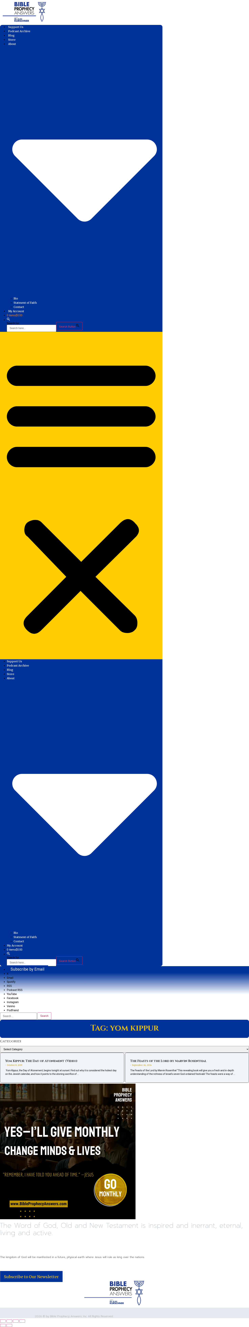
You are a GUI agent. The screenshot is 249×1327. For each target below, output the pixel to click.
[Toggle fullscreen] (9, 1321)
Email (10, 977)
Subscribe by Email (27, 969)
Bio (16, 298)
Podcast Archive (19, 31)
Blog (11, 35)
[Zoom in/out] (3, 1321)
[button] (8, 319)
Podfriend (13, 1010)
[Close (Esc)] (22, 1321)
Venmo (11, 1006)
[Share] (16, 1321)
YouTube (12, 994)
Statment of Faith (25, 302)
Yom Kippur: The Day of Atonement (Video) (41, 1061)
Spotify (11, 981)
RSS (9, 986)
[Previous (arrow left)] (3, 1325)
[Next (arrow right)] (9, 1325)
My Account (16, 311)
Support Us (15, 27)
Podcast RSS (15, 990)
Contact (19, 307)
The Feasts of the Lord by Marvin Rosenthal (168, 1061)
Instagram (13, 1002)
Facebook (12, 998)
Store (11, 39)
